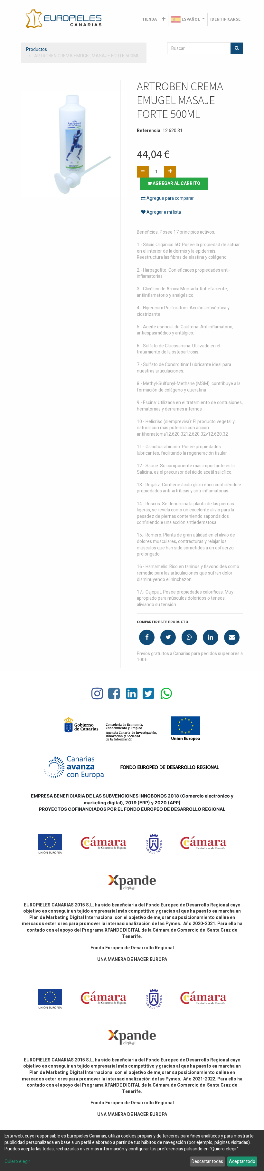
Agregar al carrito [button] (176, 183)
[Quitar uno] (143, 172)
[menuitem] (149, 19)
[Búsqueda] (237, 48)
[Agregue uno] (170, 172)
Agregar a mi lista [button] (163, 212)
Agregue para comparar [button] (170, 198)
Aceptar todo (242, 1161)
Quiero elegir (17, 1161)
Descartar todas (207, 1161)
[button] (163, 19)
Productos (36, 49)
